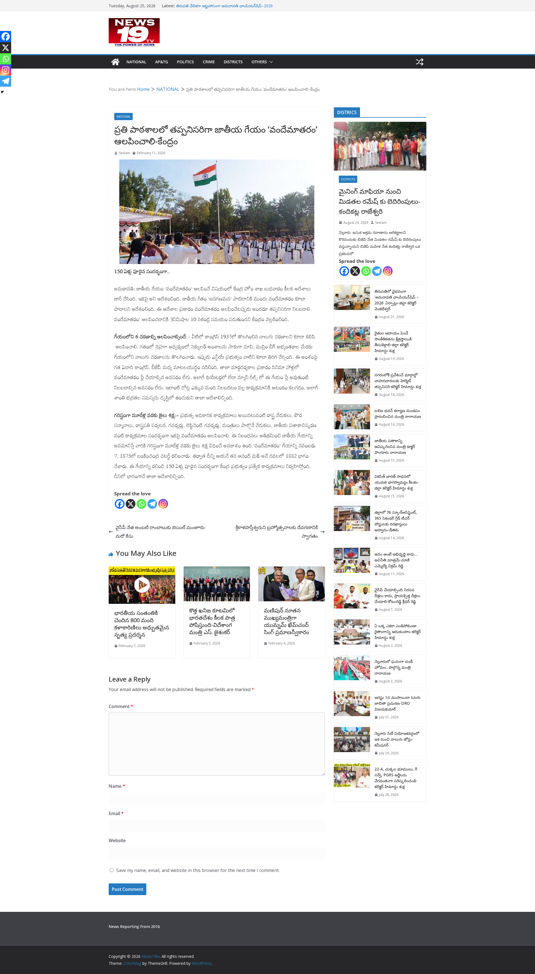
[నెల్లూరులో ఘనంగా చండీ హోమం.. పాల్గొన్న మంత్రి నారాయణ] (352, 671)
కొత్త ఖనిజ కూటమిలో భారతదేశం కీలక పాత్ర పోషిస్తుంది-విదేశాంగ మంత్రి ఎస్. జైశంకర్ (212, 621)
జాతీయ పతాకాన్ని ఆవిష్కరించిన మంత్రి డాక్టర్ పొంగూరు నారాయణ (394, 446)
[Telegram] (152, 504)
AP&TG (161, 61)
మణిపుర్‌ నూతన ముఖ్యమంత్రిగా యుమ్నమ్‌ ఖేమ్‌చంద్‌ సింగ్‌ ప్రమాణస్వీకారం (286, 621)
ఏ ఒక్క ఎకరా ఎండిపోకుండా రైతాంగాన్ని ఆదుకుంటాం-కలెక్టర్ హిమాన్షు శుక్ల (397, 631)
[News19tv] (115, 62)
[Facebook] (120, 504)
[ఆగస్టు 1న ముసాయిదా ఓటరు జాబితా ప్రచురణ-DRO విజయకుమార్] (352, 707)
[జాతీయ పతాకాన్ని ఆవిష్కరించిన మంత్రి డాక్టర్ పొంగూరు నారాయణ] (352, 450)
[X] (130, 504)
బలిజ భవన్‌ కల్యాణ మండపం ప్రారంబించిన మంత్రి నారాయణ (397, 413)
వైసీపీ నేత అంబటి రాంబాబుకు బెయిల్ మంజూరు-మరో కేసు (161, 531)
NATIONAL (136, 61)
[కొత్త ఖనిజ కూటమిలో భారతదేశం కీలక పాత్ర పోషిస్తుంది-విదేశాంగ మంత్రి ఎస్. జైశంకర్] (217, 570)
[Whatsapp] (141, 504)
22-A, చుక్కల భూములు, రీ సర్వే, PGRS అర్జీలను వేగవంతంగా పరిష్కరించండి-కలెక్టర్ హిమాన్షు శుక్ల (395, 777)
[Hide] (2, 92)
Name (117, 786)
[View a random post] (419, 62)
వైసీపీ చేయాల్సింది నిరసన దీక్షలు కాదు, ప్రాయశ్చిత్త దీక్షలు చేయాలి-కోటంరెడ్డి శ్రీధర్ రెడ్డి (397, 595)
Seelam (124, 153)
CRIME (209, 61)
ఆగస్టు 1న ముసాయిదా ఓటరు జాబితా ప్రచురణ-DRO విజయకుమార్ (397, 703)
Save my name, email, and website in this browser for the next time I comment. (197, 870)
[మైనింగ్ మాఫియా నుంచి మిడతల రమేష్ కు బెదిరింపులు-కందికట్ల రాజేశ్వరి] (380, 146)
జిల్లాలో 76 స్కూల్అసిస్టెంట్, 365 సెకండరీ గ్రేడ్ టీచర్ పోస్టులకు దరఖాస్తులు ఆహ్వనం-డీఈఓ (395, 521)
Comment (121, 706)
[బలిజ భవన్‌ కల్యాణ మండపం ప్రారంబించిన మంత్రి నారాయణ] (352, 417)
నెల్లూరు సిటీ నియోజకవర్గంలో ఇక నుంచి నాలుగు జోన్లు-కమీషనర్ (396, 739)
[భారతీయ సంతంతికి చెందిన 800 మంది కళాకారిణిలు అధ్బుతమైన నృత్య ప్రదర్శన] (142, 585)
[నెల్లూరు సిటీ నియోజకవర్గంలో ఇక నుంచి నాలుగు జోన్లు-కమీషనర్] (352, 743)
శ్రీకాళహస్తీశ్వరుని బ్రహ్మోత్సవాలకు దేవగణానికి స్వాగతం (276, 531)
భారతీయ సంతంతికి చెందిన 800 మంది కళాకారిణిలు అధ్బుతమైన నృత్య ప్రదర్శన (141, 623)
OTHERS (259, 61)
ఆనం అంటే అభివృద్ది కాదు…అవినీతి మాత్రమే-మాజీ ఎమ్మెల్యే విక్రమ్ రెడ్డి (395, 559)
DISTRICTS (233, 61)
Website (117, 840)
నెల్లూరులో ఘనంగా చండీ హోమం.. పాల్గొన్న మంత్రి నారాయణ (393, 667)
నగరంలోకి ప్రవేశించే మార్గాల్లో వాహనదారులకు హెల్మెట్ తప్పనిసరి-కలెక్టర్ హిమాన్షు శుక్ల (397, 380)
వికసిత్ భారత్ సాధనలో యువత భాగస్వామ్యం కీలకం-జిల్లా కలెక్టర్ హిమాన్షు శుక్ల (396, 482)
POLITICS (185, 61)
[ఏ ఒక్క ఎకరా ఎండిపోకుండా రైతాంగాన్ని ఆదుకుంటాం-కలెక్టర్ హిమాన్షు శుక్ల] (352, 635)
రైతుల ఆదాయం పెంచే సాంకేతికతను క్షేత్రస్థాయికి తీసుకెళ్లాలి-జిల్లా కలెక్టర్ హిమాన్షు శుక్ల (393, 341)
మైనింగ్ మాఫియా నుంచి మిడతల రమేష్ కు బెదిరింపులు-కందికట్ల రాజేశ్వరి (379, 201)
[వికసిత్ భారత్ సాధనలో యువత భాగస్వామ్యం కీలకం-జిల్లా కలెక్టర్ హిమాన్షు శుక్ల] (352, 486)
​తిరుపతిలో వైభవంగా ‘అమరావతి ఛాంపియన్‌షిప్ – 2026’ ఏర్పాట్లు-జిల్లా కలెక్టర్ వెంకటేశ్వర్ (396, 300)
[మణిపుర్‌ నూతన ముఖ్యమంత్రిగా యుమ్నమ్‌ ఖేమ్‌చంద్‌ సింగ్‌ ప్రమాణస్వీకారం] (291, 570)
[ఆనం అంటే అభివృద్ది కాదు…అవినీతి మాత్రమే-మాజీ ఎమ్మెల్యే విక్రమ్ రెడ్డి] (352, 564)
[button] (270, 62)
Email (116, 813)
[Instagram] (163, 504)
